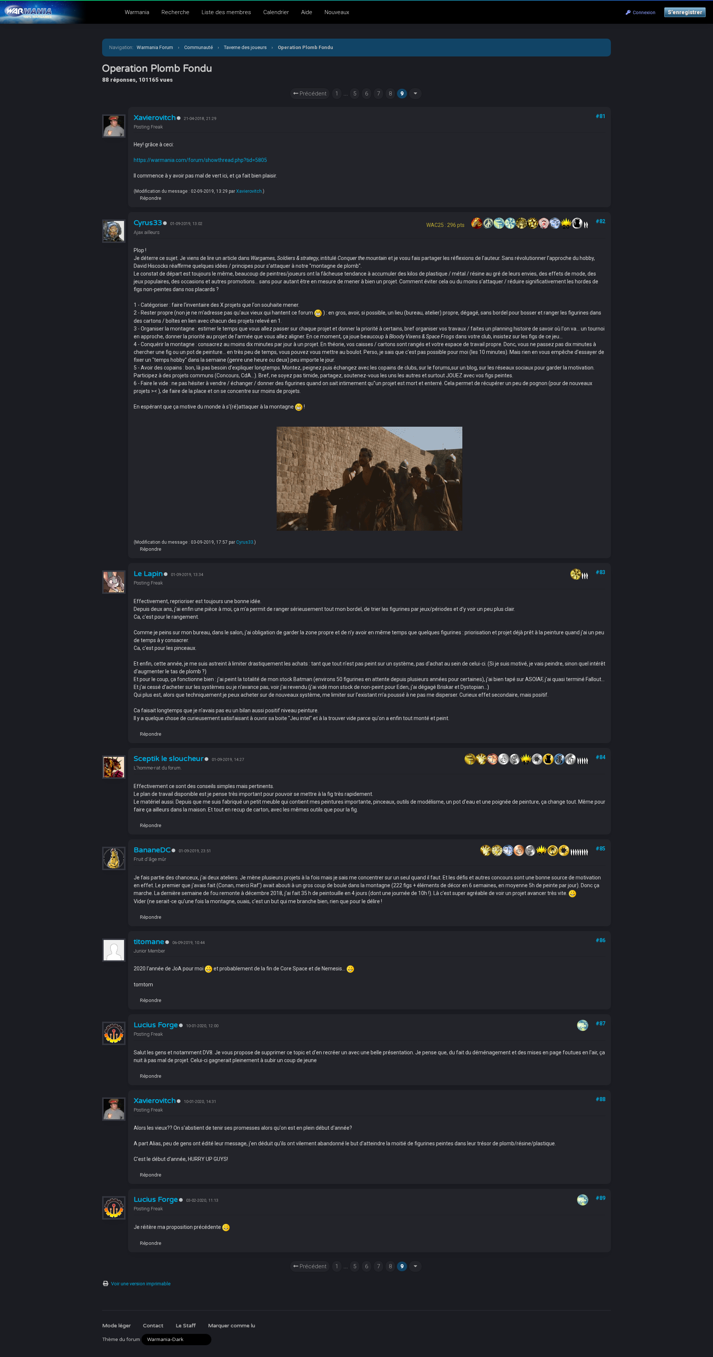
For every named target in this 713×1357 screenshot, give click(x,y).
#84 (600, 757)
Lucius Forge (156, 1025)
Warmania (137, 12)
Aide (306, 12)
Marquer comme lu (231, 1325)
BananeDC (152, 850)
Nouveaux (337, 12)
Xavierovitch (155, 117)
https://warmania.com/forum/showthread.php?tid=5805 (200, 160)
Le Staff (186, 1325)
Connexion (643, 12)
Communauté (198, 47)
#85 (600, 849)
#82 (600, 221)
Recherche (175, 12)
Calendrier (276, 12)
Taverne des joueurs (245, 47)
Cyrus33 (148, 222)
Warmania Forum (155, 47)
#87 (600, 1023)
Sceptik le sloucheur (169, 758)
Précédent (312, 93)
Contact (153, 1325)
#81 (600, 116)
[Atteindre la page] (415, 94)
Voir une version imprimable (140, 1283)
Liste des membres (226, 12)
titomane (149, 941)
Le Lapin (148, 573)
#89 (600, 1198)
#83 (600, 572)
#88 (600, 1099)
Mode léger (116, 1325)
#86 (600, 940)
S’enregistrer (685, 12)
